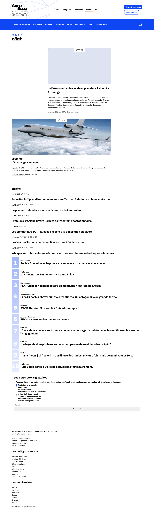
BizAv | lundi (22, 387)
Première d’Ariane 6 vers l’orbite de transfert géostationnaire (52, 221)
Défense (48, 24)
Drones (15, 500)
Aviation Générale (22, 24)
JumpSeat (67, 10)
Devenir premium (133, 7)
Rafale (14, 502)
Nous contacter (18, 446)
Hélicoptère (80, 24)
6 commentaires (73, 112)
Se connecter (131, 12)
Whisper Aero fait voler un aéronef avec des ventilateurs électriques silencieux (63, 253)
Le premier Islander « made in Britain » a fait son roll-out (47, 210)
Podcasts (79, 10)
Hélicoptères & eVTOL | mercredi (31, 392)
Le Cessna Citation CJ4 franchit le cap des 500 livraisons (48, 242)
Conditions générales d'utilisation (26, 441)
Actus (56, 10)
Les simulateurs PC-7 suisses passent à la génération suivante (52, 231)
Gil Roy (64, 112)
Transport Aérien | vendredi (29, 396)
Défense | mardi (24, 389)
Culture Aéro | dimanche (28, 401)
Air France (16, 490)
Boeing (14, 495)
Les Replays (17, 434)
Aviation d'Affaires (28, 237)
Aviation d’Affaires (19, 456)
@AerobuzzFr (18, 431)
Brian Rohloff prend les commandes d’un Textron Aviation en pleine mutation (61, 199)
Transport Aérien (19, 477)
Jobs (90, 24)
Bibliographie (17, 492)
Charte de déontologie (21, 438)
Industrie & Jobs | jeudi (27, 394)
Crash (14, 497)
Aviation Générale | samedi (29, 398)
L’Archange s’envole (25, 162)
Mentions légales (19, 443)
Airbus (14, 487)
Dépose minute (18, 469)
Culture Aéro (101, 24)
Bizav (69, 24)
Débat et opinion (18, 464)
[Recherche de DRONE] (139, 24)
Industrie (60, 24)
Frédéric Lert (32, 175)
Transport (37, 24)
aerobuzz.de (91, 10)
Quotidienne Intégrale (27, 385)
